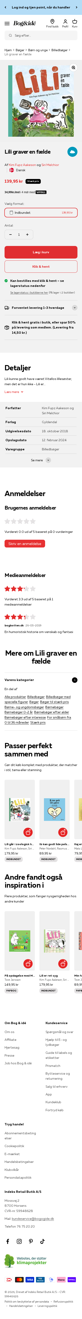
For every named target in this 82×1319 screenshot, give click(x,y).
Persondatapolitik (18, 1177)
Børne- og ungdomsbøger (24, 707)
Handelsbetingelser (19, 1162)
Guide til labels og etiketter (59, 1055)
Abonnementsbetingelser (20, 1135)
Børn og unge (38, 50)
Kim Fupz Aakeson (22, 165)
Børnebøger (54, 707)
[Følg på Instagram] (19, 1241)
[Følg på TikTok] (42, 1241)
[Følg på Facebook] (8, 1241)
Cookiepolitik (14, 1146)
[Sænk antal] (10, 234)
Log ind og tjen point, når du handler (41, 7)
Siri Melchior (50, 165)
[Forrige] (5, 7)
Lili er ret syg (48, 975)
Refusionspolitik (63, 1301)
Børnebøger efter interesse (25, 717)
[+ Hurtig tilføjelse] (28, 832)
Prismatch (53, 1066)
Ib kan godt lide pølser (54, 844)
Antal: (9, 225)
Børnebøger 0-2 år (19, 712)
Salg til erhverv (57, 1086)
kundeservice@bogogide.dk (33, 1219)
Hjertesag (12, 1047)
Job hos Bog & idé (18, 1063)
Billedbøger (59, 50)
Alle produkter (15, 697)
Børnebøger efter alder (51, 712)
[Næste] (76, 7)
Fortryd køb (55, 1110)
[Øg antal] (27, 234)
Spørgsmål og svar (59, 1032)
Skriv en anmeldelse (24, 543)
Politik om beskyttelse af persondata (27, 1301)
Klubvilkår (12, 1170)
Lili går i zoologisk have (20, 844)
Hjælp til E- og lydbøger (56, 1042)
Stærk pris (38, 722)
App (49, 1094)
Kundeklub (53, 1102)
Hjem (8, 50)
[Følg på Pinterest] (31, 1241)
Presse (9, 1055)
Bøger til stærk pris (54, 702)
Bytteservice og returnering (58, 1076)
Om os (9, 1032)
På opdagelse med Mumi (20, 975)
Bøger (20, 50)
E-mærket (12, 1154)
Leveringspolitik (47, 1306)
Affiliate (10, 1040)
